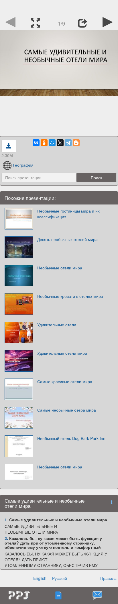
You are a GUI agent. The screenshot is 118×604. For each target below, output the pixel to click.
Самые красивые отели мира (64, 381)
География (23, 165)
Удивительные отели (56, 324)
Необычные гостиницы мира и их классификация (68, 213)
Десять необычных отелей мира (67, 239)
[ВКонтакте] (36, 142)
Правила (108, 578)
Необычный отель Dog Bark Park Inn (71, 438)
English (39, 578)
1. (6, 519)
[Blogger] (76, 142)
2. (6, 538)
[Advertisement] (59, 7)
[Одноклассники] (44, 142)
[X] (60, 142)
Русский (59, 578)
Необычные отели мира (59, 268)
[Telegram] (68, 142)
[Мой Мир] (52, 142)
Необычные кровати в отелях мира (70, 296)
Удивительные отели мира (62, 353)
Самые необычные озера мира (66, 410)
